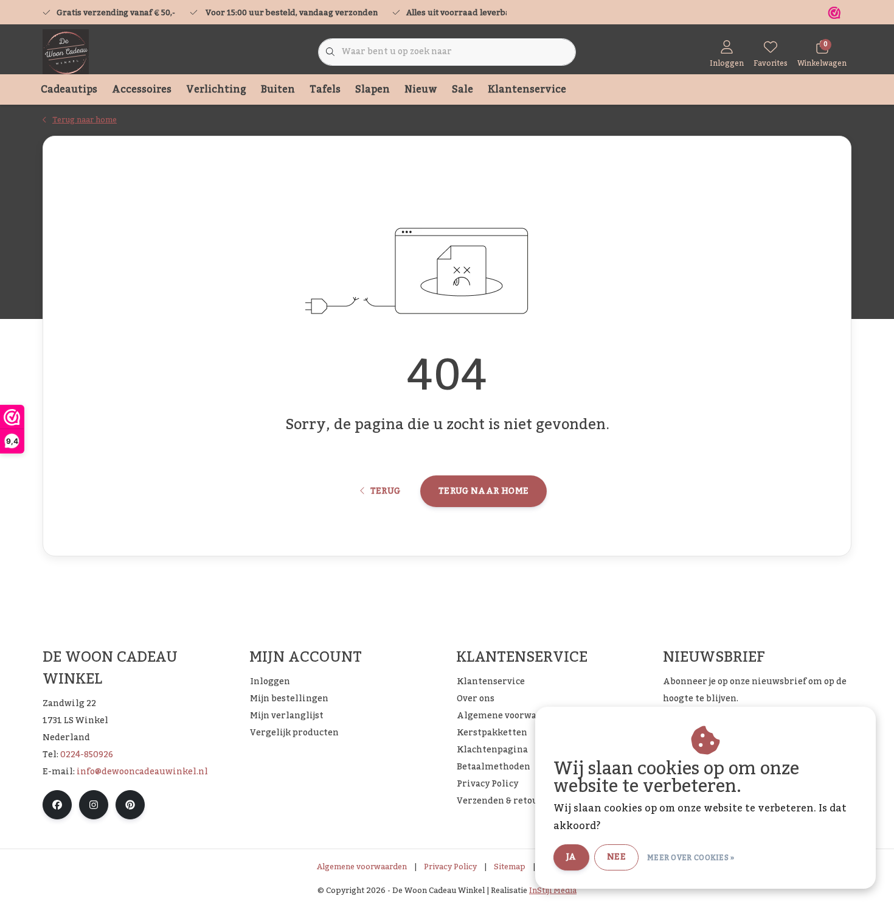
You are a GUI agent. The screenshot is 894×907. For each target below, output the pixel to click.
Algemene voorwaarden (362, 867)
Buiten (278, 89)
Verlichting (216, 89)
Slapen (372, 89)
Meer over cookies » (691, 858)
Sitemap (509, 867)
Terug (385, 491)
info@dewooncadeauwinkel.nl (142, 771)
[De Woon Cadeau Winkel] (66, 51)
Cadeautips (69, 89)
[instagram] (93, 804)
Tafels (325, 89)
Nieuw (420, 89)
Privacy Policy (450, 867)
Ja (571, 857)
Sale (462, 89)
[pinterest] (130, 804)
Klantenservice (527, 89)
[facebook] (57, 804)
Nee (616, 857)
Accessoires (142, 89)
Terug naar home (483, 491)
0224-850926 (86, 754)
